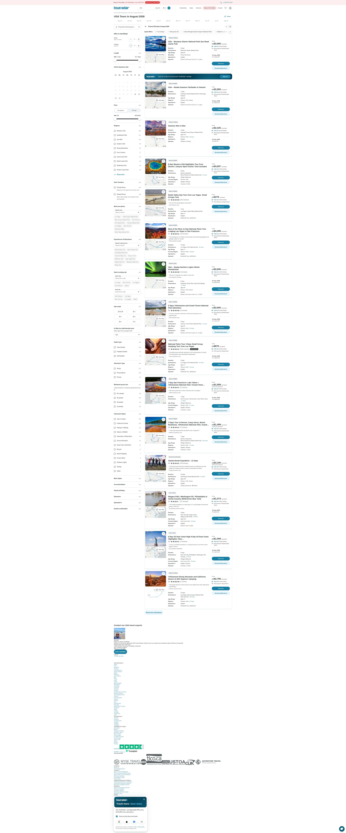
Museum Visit (132, 256)
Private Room (121, 187)
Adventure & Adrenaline (124, 436)
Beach (115, 741)
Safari (119, 471)
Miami (135, 299)
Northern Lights (122, 462)
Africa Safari (117, 735)
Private (119, 377)
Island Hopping (122, 453)
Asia (115, 666)
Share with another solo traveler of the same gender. (128, 198)
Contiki (116, 718)
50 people (120, 398)
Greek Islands (118, 697)
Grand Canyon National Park (130, 216)
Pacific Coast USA (123, 170)
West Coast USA (122, 161)
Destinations (183, 8)
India (115, 680)
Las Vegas (117, 216)
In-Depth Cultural (119, 736)
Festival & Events (122, 423)
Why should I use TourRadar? (122, 774)
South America (118, 671)
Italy (115, 702)
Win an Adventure (122, 773)
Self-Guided (120, 356)
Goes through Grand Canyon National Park (198, 31)
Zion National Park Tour (121, 252)
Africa (115, 664)
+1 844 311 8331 (119, 656)
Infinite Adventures (186, 485)
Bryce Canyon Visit (133, 249)
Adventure (117, 728)
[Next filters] (230, 32)
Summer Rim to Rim (177, 126)
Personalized (121, 373)
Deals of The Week (209, 8)
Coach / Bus (117, 738)
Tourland (183, 184)
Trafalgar (116, 725)
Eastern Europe (118, 693)
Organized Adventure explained (123, 781)
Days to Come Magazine (121, 771)
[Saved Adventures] (225, 8)
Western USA (184, 100)
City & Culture (121, 419)
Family (116, 742)
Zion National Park (120, 223)
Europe (116, 668)
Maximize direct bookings (121, 792)
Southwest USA (122, 135)
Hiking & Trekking (122, 427)
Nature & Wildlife (122, 432)
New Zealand (117, 683)
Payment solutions (119, 789)
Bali (115, 677)
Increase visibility (119, 790)
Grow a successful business (122, 787)
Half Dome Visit (119, 259)
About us (116, 767)
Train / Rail (117, 739)
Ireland (116, 700)
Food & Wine (121, 458)
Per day (134, 110)
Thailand (116, 687)
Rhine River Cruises (119, 706)
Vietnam (116, 689)
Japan (115, 681)
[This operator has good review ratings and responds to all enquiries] (200, 59)
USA (115, 715)
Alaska (191, 100)
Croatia (116, 690)
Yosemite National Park (133, 223)
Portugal (116, 705)
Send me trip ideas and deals (128, 816)
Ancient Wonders (122, 440)
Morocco (116, 674)
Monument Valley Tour (132, 262)
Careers (119, 768)
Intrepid (116, 722)
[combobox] (127, 212)
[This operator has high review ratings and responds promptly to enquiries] (188, 184)
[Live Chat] (342, 829)
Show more (121, 174)
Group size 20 (174, 31)
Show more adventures (154, 612)
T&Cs (135, 827)
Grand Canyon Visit (120, 249)
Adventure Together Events (121, 784)
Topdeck (116, 723)
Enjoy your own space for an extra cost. (128, 190)
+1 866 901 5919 (227, 2)
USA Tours (130, 12)
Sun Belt (119, 139)
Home (115, 12)
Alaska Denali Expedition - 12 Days (183, 461)
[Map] (230, 26)
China (115, 679)
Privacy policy (141, 827)
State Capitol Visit (130, 259)
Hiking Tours (118, 265)
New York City (127, 226)
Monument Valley (119, 229)
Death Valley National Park (122, 232)
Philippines (117, 684)
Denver (127, 285)
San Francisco (136, 220)
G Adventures (118, 720)
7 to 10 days (160, 31)
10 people (120, 406)
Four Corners (121, 152)
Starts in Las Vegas (223, 31)
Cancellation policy (119, 777)
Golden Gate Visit (119, 262)
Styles (191, 8)
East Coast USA (185, 521)
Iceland (116, 699)
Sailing (119, 466)
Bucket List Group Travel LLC (189, 59)
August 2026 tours (138, 12)
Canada (116, 712)
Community (117, 779)
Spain (115, 709)
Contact (220, 8)
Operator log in (118, 793)
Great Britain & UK (119, 694)
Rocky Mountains (185, 55)
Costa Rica (117, 713)
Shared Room (121, 194)
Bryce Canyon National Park (122, 220)
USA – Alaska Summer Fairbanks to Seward (186, 87)
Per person (120, 110)
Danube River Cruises (120, 692)
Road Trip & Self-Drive (124, 445)
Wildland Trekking (186, 141)
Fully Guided (121, 347)
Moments (198, 8)
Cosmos (116, 719)
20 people (120, 402)
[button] (221, 46)
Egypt (115, 673)
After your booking (119, 776)
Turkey (116, 710)
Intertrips (183, 409)
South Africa (117, 676)
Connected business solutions (122, 783)
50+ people (120, 393)
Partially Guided (122, 351)
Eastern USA (121, 144)
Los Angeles (118, 226)
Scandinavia (117, 703)
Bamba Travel (185, 525)
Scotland (116, 707)
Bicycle (119, 449)
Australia (116, 667)
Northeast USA (121, 165)
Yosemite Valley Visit (120, 256)
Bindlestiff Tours (185, 218)
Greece (116, 696)
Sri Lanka (116, 686)
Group (119, 368)
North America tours (122, 12)
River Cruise (117, 733)
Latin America (118, 670)
